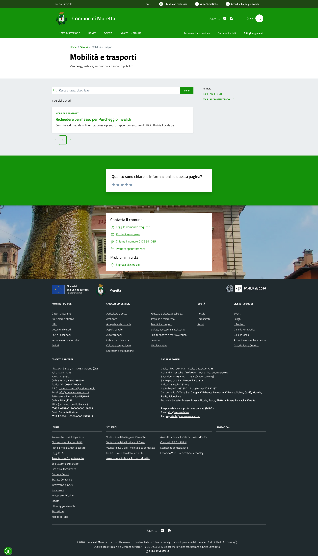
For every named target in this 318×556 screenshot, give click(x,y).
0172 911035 (63, 372)
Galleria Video (241, 335)
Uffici (54, 324)
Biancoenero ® (172, 547)
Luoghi (237, 319)
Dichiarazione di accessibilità (67, 442)
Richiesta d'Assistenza (64, 469)
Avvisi (200, 324)
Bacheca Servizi (60, 474)
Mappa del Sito (60, 517)
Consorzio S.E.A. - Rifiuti (173, 442)
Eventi (237, 314)
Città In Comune (223, 542)
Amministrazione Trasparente (68, 437)
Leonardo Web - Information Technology (182, 453)
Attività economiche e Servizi (250, 340)
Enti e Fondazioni (61, 335)
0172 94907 (63, 376)
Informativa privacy (62, 485)
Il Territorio (239, 324)
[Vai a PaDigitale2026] (246, 288)
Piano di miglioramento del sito (68, 448)
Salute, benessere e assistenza (168, 329)
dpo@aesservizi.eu (178, 412)
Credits (55, 501)
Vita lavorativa (159, 345)
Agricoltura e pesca (116, 314)
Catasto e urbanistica (118, 340)
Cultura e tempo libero (118, 345)
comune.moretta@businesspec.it (77, 388)
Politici (55, 345)
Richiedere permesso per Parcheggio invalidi (93, 119)
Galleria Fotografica (244, 329)
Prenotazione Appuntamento (68, 458)
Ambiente (111, 319)
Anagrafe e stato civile (118, 324)
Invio (186, 90)
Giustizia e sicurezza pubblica (167, 314)
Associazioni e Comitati (246, 345)
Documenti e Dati (61, 329)
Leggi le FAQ (58, 453)
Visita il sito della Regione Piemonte (126, 437)
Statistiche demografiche (174, 448)
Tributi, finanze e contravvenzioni (169, 335)
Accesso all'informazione (197, 33)
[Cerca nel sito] (259, 18)
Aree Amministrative (63, 319)
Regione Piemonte (63, 4)
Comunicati (203, 319)
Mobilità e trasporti (67, 113)
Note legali (58, 490)
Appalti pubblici (114, 329)
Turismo (155, 340)
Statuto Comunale (62, 479)
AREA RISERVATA (159, 551)
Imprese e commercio (163, 319)
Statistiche (58, 511)
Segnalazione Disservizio (65, 464)
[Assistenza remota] (235, 542)
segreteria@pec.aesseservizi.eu (183, 416)
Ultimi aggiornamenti (63, 506)
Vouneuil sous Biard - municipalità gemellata (130, 448)
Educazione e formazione (120, 351)
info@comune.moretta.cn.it (74, 392)
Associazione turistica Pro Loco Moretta (128, 458)
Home (73, 47)
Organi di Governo (61, 314)
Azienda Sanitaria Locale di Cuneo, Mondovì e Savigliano (191, 437)
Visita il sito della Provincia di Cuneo (125, 442)
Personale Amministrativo (66, 340)
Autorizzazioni (114, 335)
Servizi (84, 47)
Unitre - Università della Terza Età (124, 453)
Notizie (201, 314)
